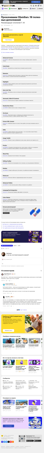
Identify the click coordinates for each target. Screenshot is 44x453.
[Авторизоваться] (38, 5)
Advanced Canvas (8, 57)
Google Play (30, 440)
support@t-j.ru (8, 436)
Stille (4, 129)
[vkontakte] (6, 442)
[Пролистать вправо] (42, 341)
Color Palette (6, 197)
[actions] (11, 280)
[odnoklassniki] (13, 442)
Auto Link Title (7, 90)
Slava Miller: (5, 68)
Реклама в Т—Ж (27, 446)
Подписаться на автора (7, 245)
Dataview (5, 73)
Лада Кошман (9, 253)
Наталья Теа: (5, 75)
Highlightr (5, 81)
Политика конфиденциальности (7, 447)
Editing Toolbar (7, 161)
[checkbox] (41, 5)
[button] (42, 0)
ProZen (5, 145)
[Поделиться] (11, 25)
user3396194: (5, 59)
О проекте (17, 446)
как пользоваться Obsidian (29, 46)
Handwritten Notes (8, 105)
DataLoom (6, 175)
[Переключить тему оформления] (36, 5)
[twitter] (9, 442)
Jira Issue (5, 113)
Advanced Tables (7, 183)
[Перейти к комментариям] (3, 384)
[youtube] (11, 442)
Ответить (3, 280)
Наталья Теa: (5, 199)
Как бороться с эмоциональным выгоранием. (13, 224)
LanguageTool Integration (10, 190)
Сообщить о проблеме (10, 446)
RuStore (37, 440)
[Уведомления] (33, 5)
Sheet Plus (6, 153)
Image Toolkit (6, 138)
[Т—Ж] (8, 6)
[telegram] (4, 442)
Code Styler (6, 66)
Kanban (5, 168)
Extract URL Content (8, 121)
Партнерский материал (33, 406)
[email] (2, 442)
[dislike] (9, 280)
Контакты (22, 446)
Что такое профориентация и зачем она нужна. (13, 226)
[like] (6, 280)
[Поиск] (31, 5)
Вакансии (3, 446)
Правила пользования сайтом (20, 447)
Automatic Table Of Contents (11, 98)
